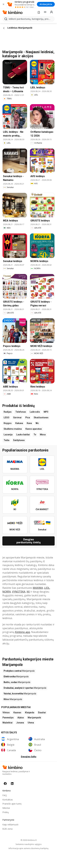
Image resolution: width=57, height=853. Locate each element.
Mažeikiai (8, 722)
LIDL (47, 588)
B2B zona (7, 828)
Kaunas (17, 712)
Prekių (5, 812)
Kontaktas (7, 799)
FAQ (4, 795)
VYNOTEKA (18, 591)
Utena (31, 722)
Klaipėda (29, 712)
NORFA (6, 591)
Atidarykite (46, 4)
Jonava (20, 722)
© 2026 (29, 840)
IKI (28, 591)
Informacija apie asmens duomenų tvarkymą (28, 848)
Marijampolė (34, 717)
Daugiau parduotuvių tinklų (28, 541)
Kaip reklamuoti (10, 824)
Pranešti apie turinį (12, 803)
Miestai (6, 807)
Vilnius (6, 712)
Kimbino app (22, 632)
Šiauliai (42, 712)
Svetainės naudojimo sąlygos (28, 844)
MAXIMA (38, 588)
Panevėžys (8, 717)
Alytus (20, 717)
